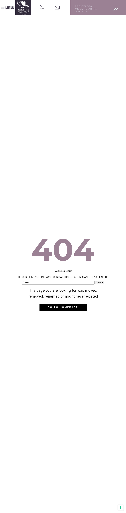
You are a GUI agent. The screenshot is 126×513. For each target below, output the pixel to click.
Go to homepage (63, 307)
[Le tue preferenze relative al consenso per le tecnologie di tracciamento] (121, 508)
